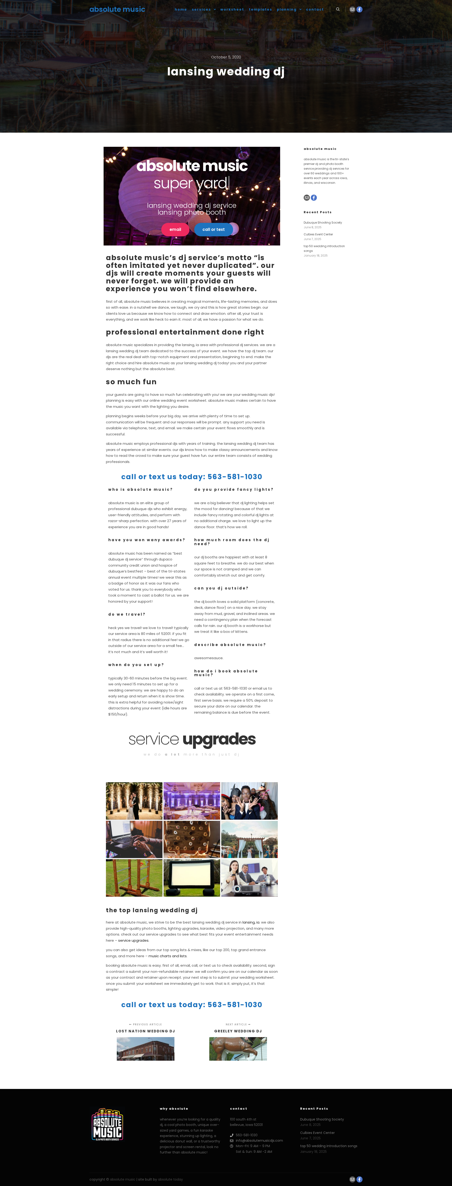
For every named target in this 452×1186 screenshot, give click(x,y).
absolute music (113, 9)
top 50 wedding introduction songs (328, 1146)
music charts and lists (168, 955)
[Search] (338, 9)
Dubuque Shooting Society (323, 223)
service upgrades (133, 940)
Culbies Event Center (318, 234)
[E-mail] (352, 9)
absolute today (170, 1179)
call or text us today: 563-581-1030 (191, 477)
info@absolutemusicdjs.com (259, 1140)
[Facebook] (359, 9)
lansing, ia (250, 922)
